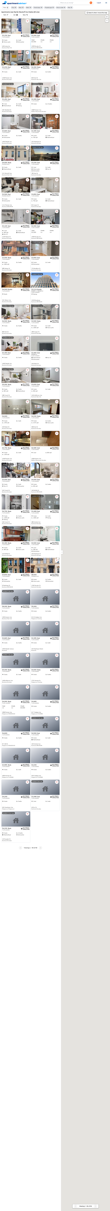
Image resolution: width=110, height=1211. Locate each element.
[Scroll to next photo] (28, 26)
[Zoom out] (107, 20)
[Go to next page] (40, 848)
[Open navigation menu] (106, 2)
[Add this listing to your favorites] (27, 21)
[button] (6, 7)
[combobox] (74, 2)
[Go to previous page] (20, 848)
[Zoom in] (107, 17)
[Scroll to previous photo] (3, 26)
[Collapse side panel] (62, 552)
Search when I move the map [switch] (98, 13)
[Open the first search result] (91, 2)
